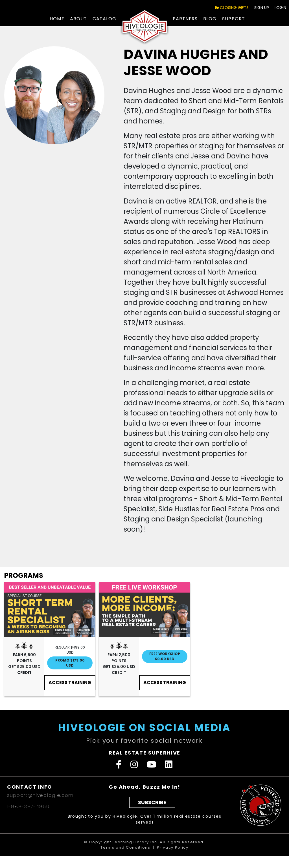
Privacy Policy (173, 847)
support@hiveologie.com (40, 795)
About (78, 19)
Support (233, 19)
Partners (185, 19)
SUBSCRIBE (152, 802)
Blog (209, 19)
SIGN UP (261, 7)
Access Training (70, 682)
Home (57, 19)
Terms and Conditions (125, 847)
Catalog (105, 19)
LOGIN (280, 7)
